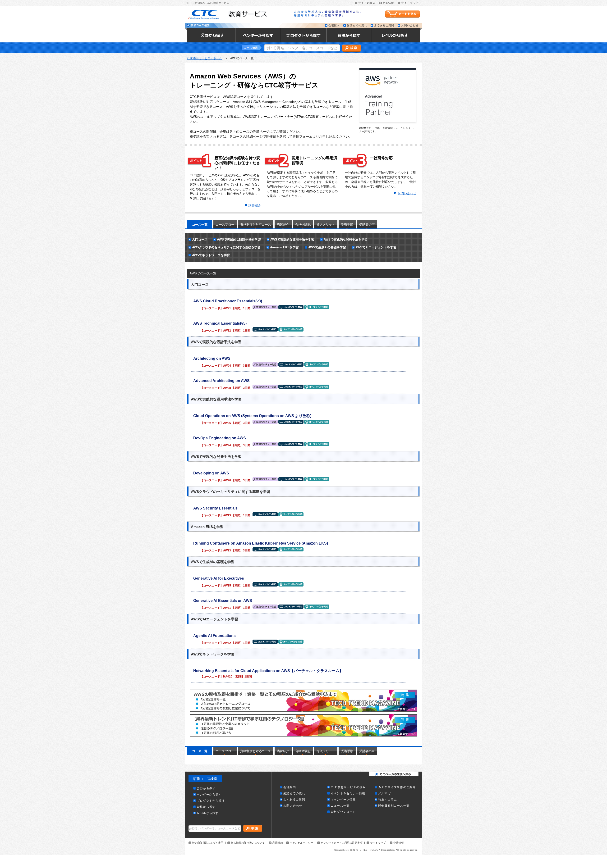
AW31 (227, 607)
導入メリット (326, 224)
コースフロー (225, 224)
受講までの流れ (357, 25)
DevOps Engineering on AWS (219, 438)
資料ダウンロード (343, 812)
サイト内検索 (367, 3)
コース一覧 (199, 224)
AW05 (227, 423)
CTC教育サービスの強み (348, 787)
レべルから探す (208, 813)
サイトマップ (409, 3)
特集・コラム (387, 799)
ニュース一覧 (340, 805)
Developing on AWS (211, 473)
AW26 (227, 480)
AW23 (227, 550)
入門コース (199, 239)
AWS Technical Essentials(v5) (220, 323)
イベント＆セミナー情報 (348, 793)
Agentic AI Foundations (214, 636)
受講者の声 (367, 224)
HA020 (227, 676)
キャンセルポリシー (301, 842)
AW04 (227, 365)
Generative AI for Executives (218, 578)
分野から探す (206, 788)
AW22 (227, 330)
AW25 (227, 585)
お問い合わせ (409, 25)
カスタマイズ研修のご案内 (397, 787)
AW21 (227, 308)
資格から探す (206, 807)
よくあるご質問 (384, 25)
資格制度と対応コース (255, 224)
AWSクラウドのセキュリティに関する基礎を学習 (226, 247)
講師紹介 (283, 224)
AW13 (227, 515)
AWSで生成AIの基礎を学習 (327, 247)
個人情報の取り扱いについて (248, 842)
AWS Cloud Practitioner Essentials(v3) (227, 301)
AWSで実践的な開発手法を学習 (346, 239)
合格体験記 (303, 224)
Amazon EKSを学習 (284, 247)
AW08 (227, 388)
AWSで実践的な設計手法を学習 (239, 239)
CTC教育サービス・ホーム (204, 58)
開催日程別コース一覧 (393, 805)
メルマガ (384, 793)
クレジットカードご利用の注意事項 (342, 842)
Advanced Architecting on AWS (221, 381)
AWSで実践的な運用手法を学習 (292, 239)
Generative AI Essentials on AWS (222, 601)
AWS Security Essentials (215, 508)
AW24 (227, 445)
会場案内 (334, 25)
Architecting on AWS (211, 358)
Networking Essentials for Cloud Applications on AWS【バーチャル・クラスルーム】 (268, 671)
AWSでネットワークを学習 (211, 255)
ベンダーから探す (209, 794)
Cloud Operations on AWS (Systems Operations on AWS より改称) (252, 416)
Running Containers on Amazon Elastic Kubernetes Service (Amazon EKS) (260, 543)
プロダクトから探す (211, 800)
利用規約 (277, 842)
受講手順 (347, 224)
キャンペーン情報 (343, 799)
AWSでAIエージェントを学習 (375, 247)
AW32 (227, 643)
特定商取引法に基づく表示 (207, 842)
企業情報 (388, 3)
